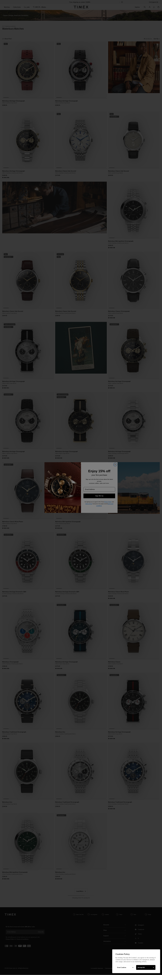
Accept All (141, 967)
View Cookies (121, 967)
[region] (136, 961)
